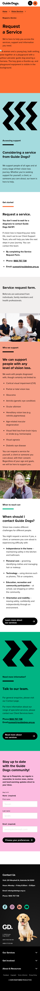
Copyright (13, 975)
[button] (20, 953)
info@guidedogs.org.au (16, 890)
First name (6, 799)
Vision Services (17, 11)
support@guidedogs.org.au (26, 266)
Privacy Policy (33, 975)
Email (9, 824)
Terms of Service (22, 975)
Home (5, 11)
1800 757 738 (20, 260)
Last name (6, 811)
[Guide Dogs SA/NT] (9, 927)
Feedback (6, 975)
